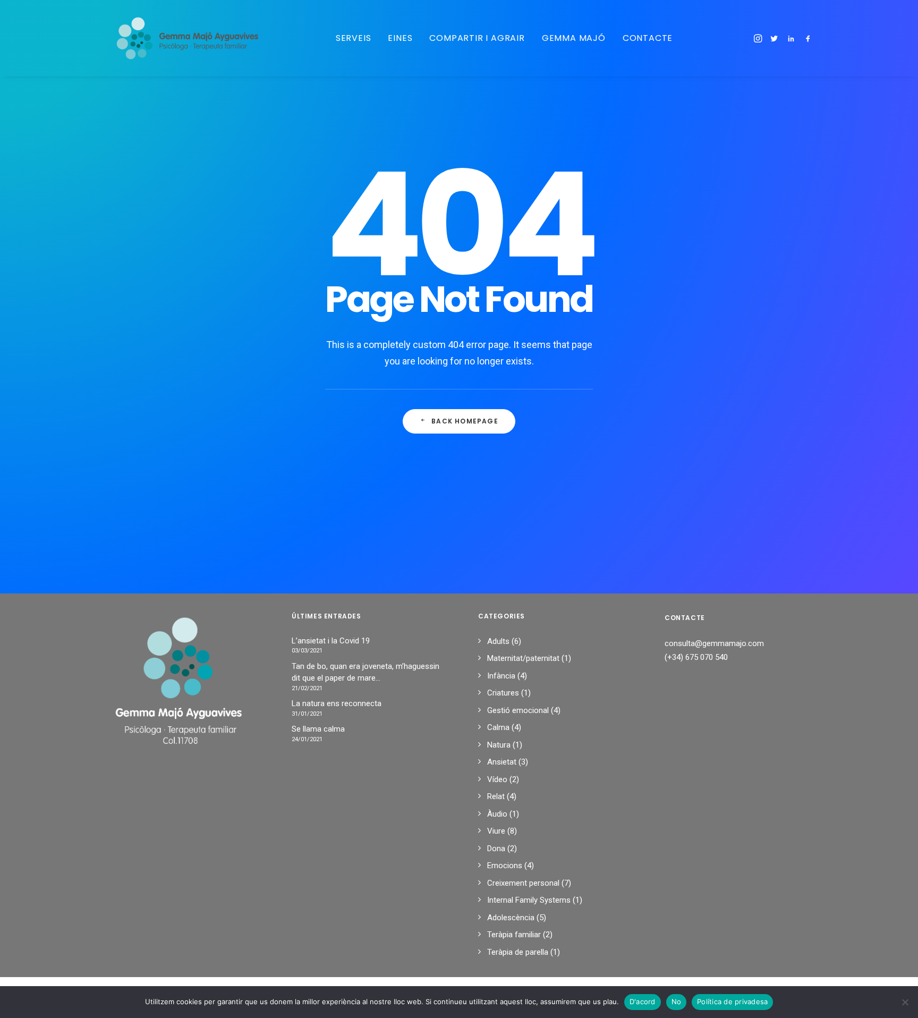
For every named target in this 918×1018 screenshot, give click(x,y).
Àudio (497, 814)
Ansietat (501, 762)
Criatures (503, 693)
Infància (501, 676)
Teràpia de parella (517, 952)
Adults (498, 641)
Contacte (648, 38)
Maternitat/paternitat (523, 658)
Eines (400, 38)
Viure (496, 831)
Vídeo (497, 779)
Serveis (353, 38)
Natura (499, 745)
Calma (498, 727)
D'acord (643, 1001)
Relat (496, 796)
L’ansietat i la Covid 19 (331, 641)
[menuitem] (353, 38)
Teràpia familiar (514, 934)
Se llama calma (318, 729)
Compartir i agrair (476, 38)
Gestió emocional (518, 710)
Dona (496, 848)
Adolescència (510, 917)
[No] (904, 1002)
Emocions (504, 865)
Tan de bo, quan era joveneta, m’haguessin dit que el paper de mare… (365, 672)
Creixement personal (523, 883)
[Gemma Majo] (194, 38)
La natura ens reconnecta (336, 703)
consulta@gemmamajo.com (714, 643)
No (677, 1001)
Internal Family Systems (529, 900)
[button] (759, 38)
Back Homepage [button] (464, 421)
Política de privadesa (732, 1001)
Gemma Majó (574, 38)
